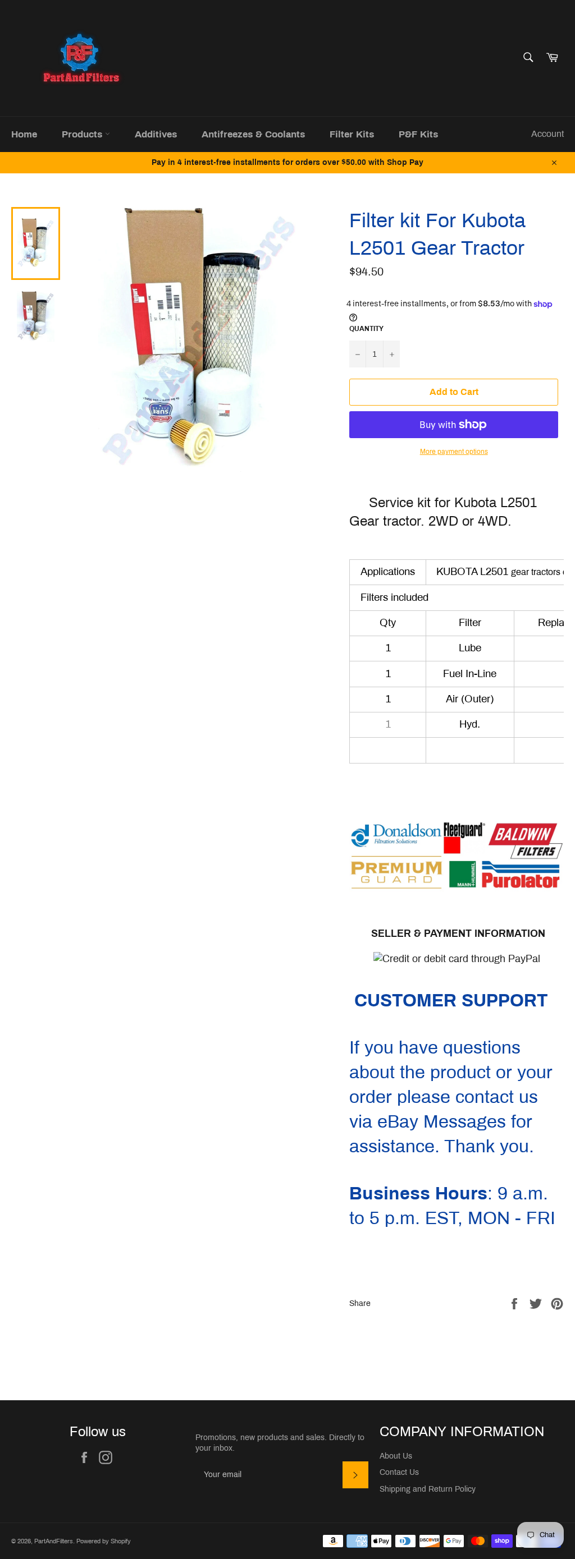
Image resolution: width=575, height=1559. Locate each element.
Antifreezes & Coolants (253, 134)
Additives (156, 134)
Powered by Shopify (103, 1541)
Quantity (366, 329)
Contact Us (399, 1472)
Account (547, 134)
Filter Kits (352, 134)
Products (83, 134)
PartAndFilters (53, 1541)
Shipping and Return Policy (428, 1489)
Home (24, 134)
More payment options (454, 452)
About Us (396, 1456)
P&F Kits (418, 134)
